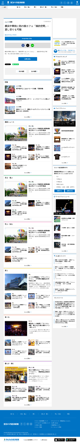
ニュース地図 (8, 22)
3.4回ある (59, 181)
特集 (62, 7)
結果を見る (70, 190)
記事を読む (28, 59)
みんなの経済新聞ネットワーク (11, 440)
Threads (71, 3)
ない (57, 176)
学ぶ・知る (54, 7)
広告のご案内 (39, 425)
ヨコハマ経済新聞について (42, 421)
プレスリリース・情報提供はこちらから (61, 421)
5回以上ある (59, 184)
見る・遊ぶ (27, 7)
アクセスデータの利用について (43, 423)
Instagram (68, 3)
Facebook (61, 3)
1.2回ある (59, 179)
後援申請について (56, 425)
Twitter (64, 3)
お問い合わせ (55, 423)
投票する (59, 190)
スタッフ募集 (39, 427)
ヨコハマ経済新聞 (16, 2)
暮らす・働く (43, 7)
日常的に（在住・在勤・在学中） (65, 187)
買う (35, 7)
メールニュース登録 (56, 427)
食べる (18, 7)
